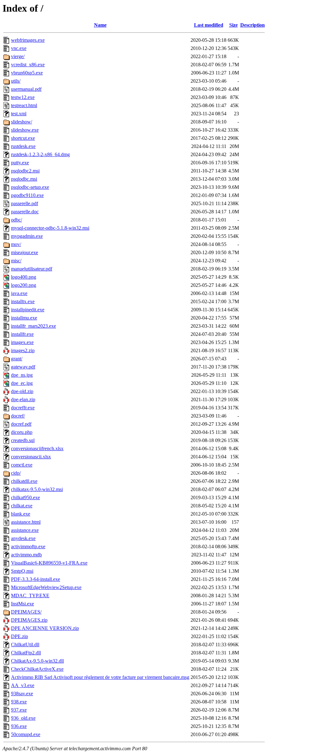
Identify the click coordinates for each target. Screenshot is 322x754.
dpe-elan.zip (23, 399)
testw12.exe (23, 97)
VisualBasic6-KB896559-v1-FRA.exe (49, 563)
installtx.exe (23, 301)
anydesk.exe (23, 538)
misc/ (16, 260)
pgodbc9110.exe (27, 195)
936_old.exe (23, 718)
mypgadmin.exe (27, 236)
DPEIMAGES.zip (29, 620)
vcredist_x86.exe (28, 64)
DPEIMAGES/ (26, 612)
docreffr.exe (23, 407)
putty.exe (20, 162)
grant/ (16, 358)
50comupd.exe (25, 734)
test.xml (18, 113)
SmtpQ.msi (22, 571)
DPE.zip (19, 636)
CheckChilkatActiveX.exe (37, 669)
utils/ (15, 81)
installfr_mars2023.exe (33, 326)
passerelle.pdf (24, 203)
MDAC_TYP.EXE (30, 595)
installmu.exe (24, 317)
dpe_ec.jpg (22, 383)
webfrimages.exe (28, 40)
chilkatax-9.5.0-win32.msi (37, 489)
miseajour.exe (24, 252)
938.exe (19, 701)
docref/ (18, 415)
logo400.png (23, 277)
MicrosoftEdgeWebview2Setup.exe (46, 587)
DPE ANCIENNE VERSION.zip (45, 628)
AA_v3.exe (22, 685)
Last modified (208, 25)
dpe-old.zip (22, 391)
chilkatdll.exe (24, 481)
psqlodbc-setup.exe (30, 187)
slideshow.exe (25, 130)
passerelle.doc (25, 211)
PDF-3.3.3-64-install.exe (35, 579)
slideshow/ (21, 121)
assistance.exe (25, 530)
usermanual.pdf (26, 89)
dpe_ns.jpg (22, 375)
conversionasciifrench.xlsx (37, 448)
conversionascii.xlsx (31, 456)
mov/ (16, 244)
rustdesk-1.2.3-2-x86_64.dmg (40, 154)
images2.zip (23, 350)
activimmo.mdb (26, 554)
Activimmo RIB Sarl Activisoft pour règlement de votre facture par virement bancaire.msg (100, 677)
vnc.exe (18, 48)
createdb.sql (23, 440)
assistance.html (26, 522)
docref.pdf (21, 424)
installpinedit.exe (27, 309)
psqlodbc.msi (24, 179)
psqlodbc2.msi (25, 170)
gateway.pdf (23, 366)
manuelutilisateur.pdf (31, 268)
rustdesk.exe (23, 146)
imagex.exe (22, 342)
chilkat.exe (21, 505)
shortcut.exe (23, 138)
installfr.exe (22, 334)
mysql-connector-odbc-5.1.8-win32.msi (50, 228)
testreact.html (24, 105)
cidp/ (16, 473)
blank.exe (20, 513)
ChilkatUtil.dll (25, 644)
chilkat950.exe (25, 497)
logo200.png (23, 285)
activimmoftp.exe (28, 546)
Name (100, 25)
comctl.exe (21, 464)
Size (233, 25)
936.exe (19, 726)
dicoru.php (21, 432)
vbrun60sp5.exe (27, 72)
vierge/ (18, 56)
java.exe (19, 293)
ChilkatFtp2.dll (26, 652)
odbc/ (16, 219)
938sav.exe (22, 693)
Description (252, 25)
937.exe (19, 710)
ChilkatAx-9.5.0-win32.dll (37, 661)
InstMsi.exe (22, 603)
